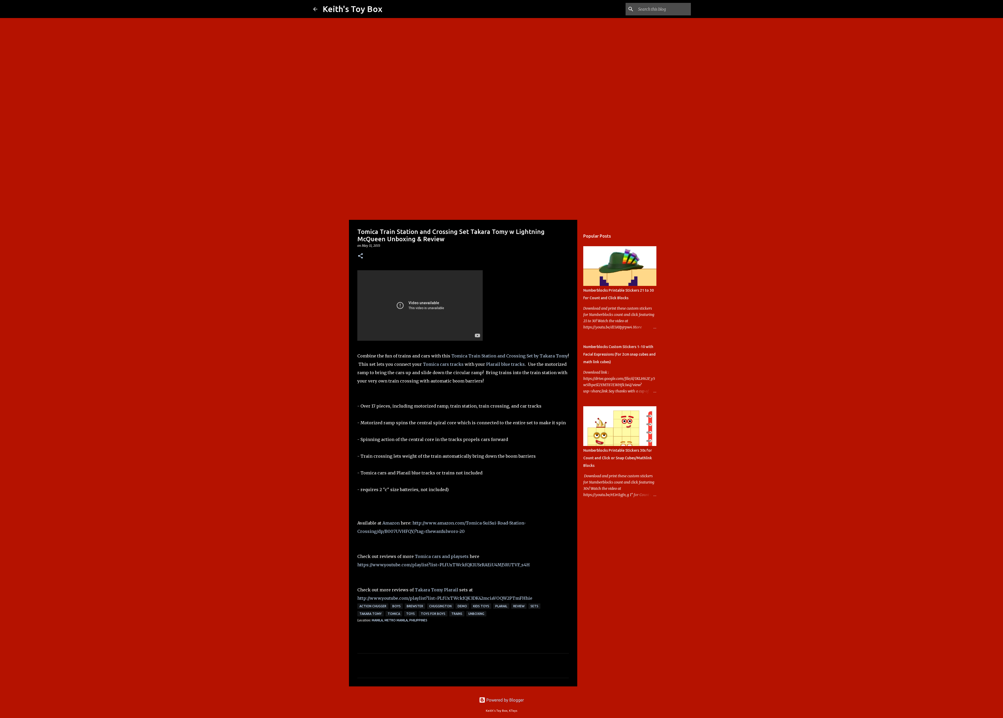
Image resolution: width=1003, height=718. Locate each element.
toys (410, 613)
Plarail (501, 606)
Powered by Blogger (504, 700)
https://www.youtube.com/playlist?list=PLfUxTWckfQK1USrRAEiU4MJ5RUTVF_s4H (443, 564)
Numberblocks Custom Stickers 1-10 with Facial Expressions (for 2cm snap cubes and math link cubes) (619, 354)
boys (396, 606)
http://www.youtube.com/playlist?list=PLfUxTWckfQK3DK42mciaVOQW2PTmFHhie (444, 598)
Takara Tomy (370, 613)
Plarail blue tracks (505, 364)
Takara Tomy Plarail (436, 589)
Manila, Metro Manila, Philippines (399, 620)
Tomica (394, 613)
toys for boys (433, 613)
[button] (360, 256)
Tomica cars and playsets (442, 556)
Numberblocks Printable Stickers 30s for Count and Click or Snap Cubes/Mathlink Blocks (617, 458)
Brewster (415, 606)
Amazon (391, 523)
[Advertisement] (501, 178)
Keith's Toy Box (352, 9)
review (518, 606)
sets (534, 606)
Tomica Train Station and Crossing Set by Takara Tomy (509, 355)
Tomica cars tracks (443, 364)
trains (456, 613)
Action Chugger (372, 606)
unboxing (476, 613)
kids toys (481, 606)
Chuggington (440, 606)
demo (462, 606)
